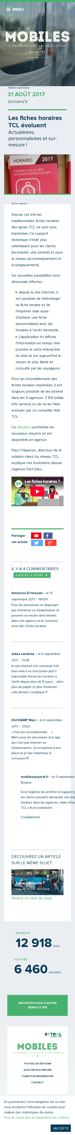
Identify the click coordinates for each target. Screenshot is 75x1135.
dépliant (23, 427)
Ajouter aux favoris (38, 1070)
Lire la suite (37, 882)
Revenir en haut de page (31, 898)
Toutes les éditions (37, 1064)
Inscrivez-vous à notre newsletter (37, 1005)
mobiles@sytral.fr (35, 777)
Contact (37, 1082)
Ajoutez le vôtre (29, 575)
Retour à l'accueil (38, 29)
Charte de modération (37, 1076)
